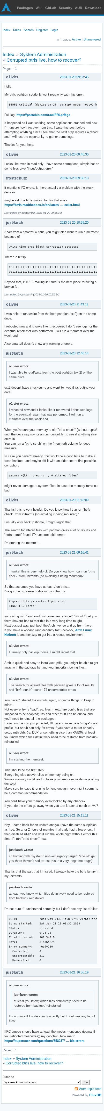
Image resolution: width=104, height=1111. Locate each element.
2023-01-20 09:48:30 (74, 154)
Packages (25, 8)
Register (42, 30)
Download (93, 8)
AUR (78, 8)
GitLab (50, 8)
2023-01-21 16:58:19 (74, 972)
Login (54, 30)
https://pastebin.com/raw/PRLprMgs (43, 115)
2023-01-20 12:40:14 (74, 353)
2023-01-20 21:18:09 (74, 500)
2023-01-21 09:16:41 (74, 552)
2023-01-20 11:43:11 (74, 304)
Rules (17, 30)
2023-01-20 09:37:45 (74, 77)
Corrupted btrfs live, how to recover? (44, 60)
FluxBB (95, 1095)
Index (6, 30)
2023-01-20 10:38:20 (74, 222)
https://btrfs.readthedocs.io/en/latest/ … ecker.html (42, 205)
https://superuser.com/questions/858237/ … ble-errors (44, 1041)
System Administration (43, 54)
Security (65, 8)
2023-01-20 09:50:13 (74, 178)
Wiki (39, 8)
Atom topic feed (90, 1089)
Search (29, 30)
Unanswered (92, 39)
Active (76, 39)
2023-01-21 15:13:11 (74, 815)
